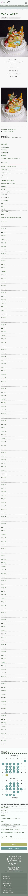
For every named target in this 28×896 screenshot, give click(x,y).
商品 (2, 206)
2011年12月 (3, 680)
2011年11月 (3, 683)
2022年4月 (3, 271)
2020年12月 (4, 306)
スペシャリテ (4, 194)
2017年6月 (3, 445)
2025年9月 (3, 242)
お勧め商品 (3, 186)
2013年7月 (3, 612)
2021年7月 (3, 282)
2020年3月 (3, 338)
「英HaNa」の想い (7, 885)
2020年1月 (3, 346)
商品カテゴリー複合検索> (14, 848)
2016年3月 (3, 498)
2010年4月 (3, 729)
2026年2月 (3, 235)
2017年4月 (3, 452)
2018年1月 (3, 420)
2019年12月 (4, 349)
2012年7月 (3, 655)
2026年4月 (3, 228)
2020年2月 (3, 342)
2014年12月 (4, 552)
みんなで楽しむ (4, 152)
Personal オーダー (5, 177)
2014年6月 (3, 573)
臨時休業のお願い (5, 147)
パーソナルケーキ (12, 17)
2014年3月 (3, 584)
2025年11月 (3, 239)
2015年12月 (4, 509)
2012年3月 (3, 669)
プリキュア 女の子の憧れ (8, 131)
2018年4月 (3, 410)
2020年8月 (3, 321)
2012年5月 (3, 662)
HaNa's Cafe (4, 169)
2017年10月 (4, 431)
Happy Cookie (4, 175)
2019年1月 (3, 385)
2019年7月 (3, 367)
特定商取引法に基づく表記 (8, 892)
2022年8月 (3, 264)
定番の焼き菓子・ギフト (6, 211)
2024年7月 (3, 250)
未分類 (2, 214)
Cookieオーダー (6, 876)
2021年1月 (3, 303)
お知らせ (3, 189)
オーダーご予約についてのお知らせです (10, 826)
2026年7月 (3, 225)
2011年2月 (3, 715)
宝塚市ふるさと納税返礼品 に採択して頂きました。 (13, 832)
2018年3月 (3, 413)
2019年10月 (4, 356)
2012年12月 (4, 637)
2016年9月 (3, 477)
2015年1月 (3, 548)
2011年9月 (3, 690)
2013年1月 (3, 633)
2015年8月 (3, 523)
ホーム (4, 874)
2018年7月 (3, 402)
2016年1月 (3, 505)
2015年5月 (3, 534)
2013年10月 (4, 601)
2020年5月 (3, 331)
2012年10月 (4, 644)
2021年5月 (3, 289)
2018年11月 (3, 392)
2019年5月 (3, 374)
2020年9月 (3, 317)
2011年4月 (3, 708)
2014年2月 (3, 587)
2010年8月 (3, 722)
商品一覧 (3, 209)
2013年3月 (3, 626)
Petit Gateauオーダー (7, 883)
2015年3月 (3, 541)
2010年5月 (3, 726)
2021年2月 (3, 299)
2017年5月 (3, 449)
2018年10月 (4, 395)
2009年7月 (3, 737)
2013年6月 (3, 616)
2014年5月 (3, 577)
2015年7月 (3, 527)
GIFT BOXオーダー (7, 878)
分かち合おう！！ (5, 149)
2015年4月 (3, 537)
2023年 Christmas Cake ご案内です (10, 829)
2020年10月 (4, 314)
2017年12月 (4, 424)
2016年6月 (3, 488)
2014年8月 (3, 566)
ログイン (14, 137)
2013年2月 (3, 630)
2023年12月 (4, 253)
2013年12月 (4, 594)
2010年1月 (3, 733)
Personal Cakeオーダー (8, 881)
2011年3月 (3, 712)
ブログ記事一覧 (4, 200)
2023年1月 (3, 257)
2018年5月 (3, 406)
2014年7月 (3, 569)
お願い (2, 821)
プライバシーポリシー (7, 888)
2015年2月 (3, 545)
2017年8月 (3, 438)
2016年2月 (3, 502)
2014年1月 (3, 591)
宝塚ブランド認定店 (7, 890)
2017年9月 (3, 434)
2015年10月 (4, 516)
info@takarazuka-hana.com (17, 871)
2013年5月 (3, 619)
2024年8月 (3, 246)
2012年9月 (3, 648)
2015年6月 (3, 530)
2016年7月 (3, 484)
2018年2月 (3, 417)
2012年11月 (3, 641)
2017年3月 (3, 456)
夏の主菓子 (3, 155)
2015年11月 (3, 513)
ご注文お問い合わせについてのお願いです (10, 158)
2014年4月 (3, 580)
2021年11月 (3, 278)
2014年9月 (3, 562)
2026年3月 (3, 232)
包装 (2, 203)
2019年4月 (3, 377)
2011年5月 (3, 705)
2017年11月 (3, 427)
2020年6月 (3, 328)
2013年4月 (3, 623)
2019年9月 (3, 360)
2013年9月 (3, 605)
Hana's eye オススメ (6, 172)
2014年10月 (4, 559)
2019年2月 (3, 381)
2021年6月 (3, 285)
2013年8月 (3, 609)
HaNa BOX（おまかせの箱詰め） (8, 166)
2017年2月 (3, 459)
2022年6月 (3, 267)
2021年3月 (3, 296)
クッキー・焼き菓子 (5, 192)
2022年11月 (3, 260)
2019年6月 (3, 370)
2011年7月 (3, 697)
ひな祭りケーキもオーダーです (9, 129)
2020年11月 (3, 310)
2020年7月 (3, 324)
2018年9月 (3, 399)
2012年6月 (3, 658)
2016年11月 (3, 470)
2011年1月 (3, 719)
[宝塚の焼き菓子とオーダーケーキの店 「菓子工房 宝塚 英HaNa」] (6, 2)
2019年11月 (3, 353)
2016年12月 (4, 466)
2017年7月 (3, 441)
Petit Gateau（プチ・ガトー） (8, 180)
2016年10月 (4, 473)
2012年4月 (3, 665)
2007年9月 (3, 744)
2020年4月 (3, 335)
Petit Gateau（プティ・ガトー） (8, 183)
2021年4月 (3, 292)
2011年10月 (3, 687)
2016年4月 (3, 495)
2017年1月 (3, 463)
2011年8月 (3, 694)
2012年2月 (3, 672)
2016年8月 (3, 481)
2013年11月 (3, 598)
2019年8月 (3, 363)
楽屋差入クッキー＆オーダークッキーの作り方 (11, 217)
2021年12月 (4, 274)
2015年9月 (3, 520)
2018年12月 (4, 388)
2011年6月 (3, 701)
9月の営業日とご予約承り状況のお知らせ (10, 824)
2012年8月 (3, 651)
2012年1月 (3, 676)
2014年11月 (3, 555)
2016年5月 (3, 491)
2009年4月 (3, 740)
